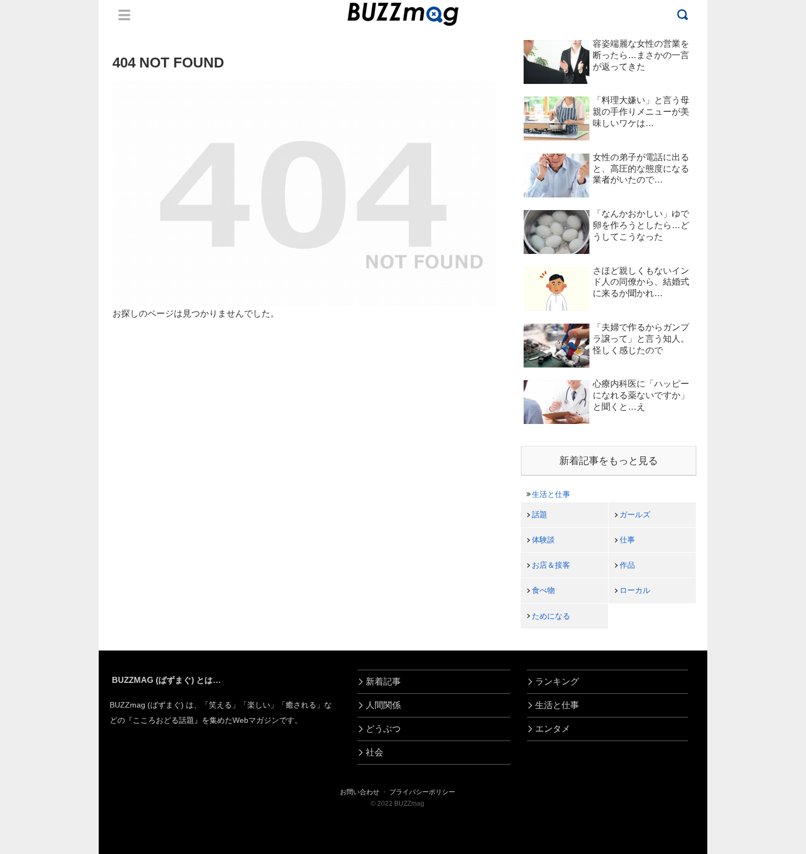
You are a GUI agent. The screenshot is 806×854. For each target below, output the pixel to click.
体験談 (543, 539)
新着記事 (383, 681)
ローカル (635, 590)
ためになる (551, 616)
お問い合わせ (359, 792)
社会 (374, 752)
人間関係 (383, 705)
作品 (627, 565)
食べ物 (543, 590)
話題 (539, 514)
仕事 (627, 539)
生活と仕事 (551, 494)
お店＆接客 (551, 565)
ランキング (557, 681)
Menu (124, 15)
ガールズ (635, 514)
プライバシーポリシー (422, 792)
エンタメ (552, 728)
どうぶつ (383, 728)
